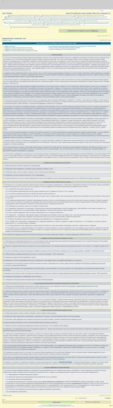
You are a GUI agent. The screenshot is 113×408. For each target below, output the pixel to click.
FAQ (72, 13)
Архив (31, 16)
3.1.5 (6, 200)
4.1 (4, 241)
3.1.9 (6, 215)
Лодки (16, 10)
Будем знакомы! (101, 15)
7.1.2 (6, 377)
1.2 (4, 73)
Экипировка (36, 10)
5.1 (4, 286)
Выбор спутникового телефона (36, 22)
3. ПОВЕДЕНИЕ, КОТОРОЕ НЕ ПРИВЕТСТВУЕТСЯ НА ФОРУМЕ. (18, 49)
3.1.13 (7, 228)
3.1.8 (6, 212)
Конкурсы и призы (79, 23)
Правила (68, 13)
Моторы (22, 10)
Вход (4, 13)
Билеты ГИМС (80, 19)
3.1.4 (6, 196)
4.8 (4, 268)
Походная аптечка (103, 18)
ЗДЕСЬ (83, 387)
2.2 (4, 168)
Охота (10, 10)
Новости (84, 13)
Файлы (94, 13)
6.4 (4, 322)
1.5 (4, 100)
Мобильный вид (56, 402)
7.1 (4, 370)
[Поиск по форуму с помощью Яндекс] (110, 13)
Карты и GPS (44, 10)
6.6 (4, 329)
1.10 (4, 147)
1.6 (4, 106)
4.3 (4, 251)
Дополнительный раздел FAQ (70, 16)
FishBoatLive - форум (6, 40)
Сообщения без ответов (7, 38)
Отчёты (28, 10)
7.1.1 (6, 374)
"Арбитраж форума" (47, 279)
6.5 (4, 325)
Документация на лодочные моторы (41, 19)
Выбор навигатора (93, 20)
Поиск (98, 13)
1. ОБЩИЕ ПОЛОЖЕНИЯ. (9, 46)
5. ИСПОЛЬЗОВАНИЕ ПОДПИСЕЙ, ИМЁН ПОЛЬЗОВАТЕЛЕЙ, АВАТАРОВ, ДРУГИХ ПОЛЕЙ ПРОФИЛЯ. (72, 46)
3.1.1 (6, 189)
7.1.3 (6, 379)
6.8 (4, 345)
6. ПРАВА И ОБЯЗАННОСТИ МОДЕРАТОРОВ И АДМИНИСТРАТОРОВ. (64, 47)
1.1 (4, 57)
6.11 (4, 362)
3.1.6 (6, 206)
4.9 (4, 273)
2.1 (4, 165)
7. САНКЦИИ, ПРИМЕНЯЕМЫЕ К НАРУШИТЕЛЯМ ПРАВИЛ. (62, 49)
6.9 (4, 352)
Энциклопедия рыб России (75, 24)
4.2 (4, 246)
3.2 (4, 234)
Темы (24, 38)
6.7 (4, 333)
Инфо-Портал (37, 15)
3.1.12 (7, 225)
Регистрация (9, 13)
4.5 (4, 257)
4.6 (4, 260)
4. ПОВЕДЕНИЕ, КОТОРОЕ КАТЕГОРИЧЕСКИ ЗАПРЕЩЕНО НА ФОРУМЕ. (20, 50)
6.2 (4, 316)
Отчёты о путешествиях (73, 22)
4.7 (4, 263)
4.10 (4, 276)
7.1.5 (6, 389)
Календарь (89, 13)
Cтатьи (106, 16)
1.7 (4, 118)
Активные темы (18, 38)
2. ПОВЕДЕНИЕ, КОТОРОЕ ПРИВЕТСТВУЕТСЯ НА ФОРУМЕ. (17, 47)
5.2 (4, 291)
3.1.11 (7, 221)
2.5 (4, 178)
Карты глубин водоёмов (68, 18)
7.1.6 (6, 391)
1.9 (4, 140)
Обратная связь (77, 13)
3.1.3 (6, 193)
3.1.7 (6, 208)
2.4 (4, 175)
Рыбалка (4, 10)
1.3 (4, 79)
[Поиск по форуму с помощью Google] (104, 13)
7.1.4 (6, 381)
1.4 (4, 86)
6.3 (4, 319)
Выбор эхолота (57, 20)
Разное (52, 10)
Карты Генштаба (34, 18)
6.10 (4, 357)
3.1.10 (7, 219)
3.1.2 (6, 191)
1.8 (4, 132)
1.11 (4, 154)
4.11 (4, 279)
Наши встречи (69, 15)
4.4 (4, 254)
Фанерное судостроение (41, 23)
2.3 (4, 172)
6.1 (4, 313)
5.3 (4, 299)
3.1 (4, 185)
